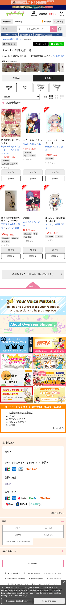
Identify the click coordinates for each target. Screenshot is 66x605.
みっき (12, 415)
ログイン (53, 13)
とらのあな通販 (7, 39)
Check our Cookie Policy (17, 600)
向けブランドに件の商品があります (33, 274)
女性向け (59, 21)
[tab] (25, 87)
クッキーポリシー (55, 579)
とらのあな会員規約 (33, 573)
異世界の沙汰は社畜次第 (21, 412)
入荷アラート (10, 44)
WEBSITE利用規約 (14, 573)
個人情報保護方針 (37, 579)
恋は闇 (26, 217)
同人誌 (19, 39)
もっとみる (58, 428)
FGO (59, 34)
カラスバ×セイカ (17, 418)
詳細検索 (60, 28)
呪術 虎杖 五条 (26, 34)
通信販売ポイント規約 (53, 573)
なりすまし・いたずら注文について (46, 584)
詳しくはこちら (57, 512)
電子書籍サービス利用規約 (16, 579)
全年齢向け (7, 21)
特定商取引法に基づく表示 (19, 584)
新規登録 (43, 13)
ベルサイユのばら (18, 421)
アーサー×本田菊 (9, 34)
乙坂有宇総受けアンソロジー (10, 141)
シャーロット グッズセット (54, 141)
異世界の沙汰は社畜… (44, 34)
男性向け (47, 21)
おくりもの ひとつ (32, 140)
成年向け (18, 21)
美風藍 (12, 424)
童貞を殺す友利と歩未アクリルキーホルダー (10, 220)
